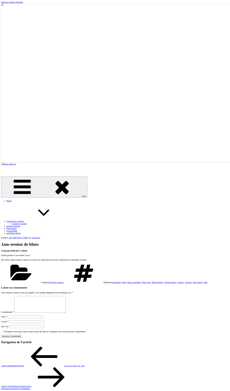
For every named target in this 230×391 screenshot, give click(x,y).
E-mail (4, 321)
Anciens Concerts (19, 224)
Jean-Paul (36, 238)
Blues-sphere (157, 282)
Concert (180, 282)
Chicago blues (170, 282)
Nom (4, 317)
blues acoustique (134, 282)
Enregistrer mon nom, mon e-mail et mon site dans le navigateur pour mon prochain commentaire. (45, 331)
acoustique (116, 282)
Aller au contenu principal (12, 2)
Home (9, 201)
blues (124, 282)
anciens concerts (13, 226)
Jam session (198, 282)
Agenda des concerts (15, 221)
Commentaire (7, 312)
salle (205, 282)
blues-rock (146, 282)
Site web (4, 326)
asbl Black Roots (13, 233)
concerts (188, 282)
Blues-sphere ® (7, 168)
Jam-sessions (11, 231)
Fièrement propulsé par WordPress (15, 389)
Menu (84, 196)
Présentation (11, 228)
